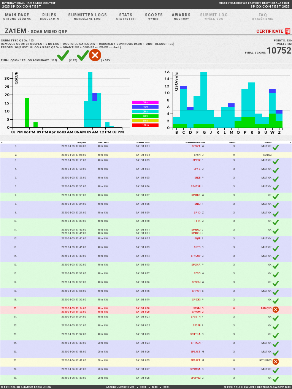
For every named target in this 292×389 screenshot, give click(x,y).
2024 (166, 387)
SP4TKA (195, 334)
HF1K (197, 221)
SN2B (197, 177)
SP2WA (195, 264)
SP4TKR (195, 186)
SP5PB (196, 325)
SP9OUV (195, 256)
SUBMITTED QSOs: (17, 40)
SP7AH (196, 291)
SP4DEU (195, 229)
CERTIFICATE (269, 30)
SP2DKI (196, 299)
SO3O (197, 273)
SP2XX (196, 160)
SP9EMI (196, 311)
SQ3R (197, 238)
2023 (155, 387)
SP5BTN (195, 316)
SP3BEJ (196, 282)
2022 (143, 387)
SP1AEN (195, 343)
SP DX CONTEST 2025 (254, 5)
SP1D (197, 212)
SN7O (197, 247)
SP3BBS (195, 195)
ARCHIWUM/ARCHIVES (120, 387)
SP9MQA (195, 369)
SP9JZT (195, 351)
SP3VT (196, 146)
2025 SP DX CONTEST (29, 5)
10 (15, 47)
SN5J (197, 204)
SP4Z (197, 169)
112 (22, 60)
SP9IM (196, 308)
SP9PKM (195, 378)
